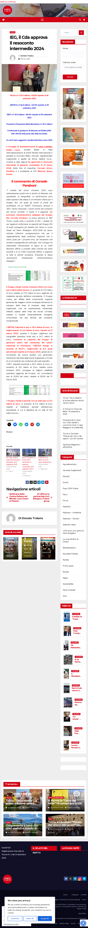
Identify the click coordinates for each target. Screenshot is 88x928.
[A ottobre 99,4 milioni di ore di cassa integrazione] (45, 452)
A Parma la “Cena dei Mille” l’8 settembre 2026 (72, 411)
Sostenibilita (68, 584)
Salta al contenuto (8, 2)
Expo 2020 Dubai (70, 488)
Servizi (73, 923)
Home (65, 895)
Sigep (65, 578)
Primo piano (68, 566)
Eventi (65, 482)
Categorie (75, 895)
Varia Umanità (69, 590)
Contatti (83, 895)
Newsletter (82, 913)
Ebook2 (66, 476)
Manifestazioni (69, 548)
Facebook (67, 375)
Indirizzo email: (69, 62)
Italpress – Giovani (71, 518)
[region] (30, 910)
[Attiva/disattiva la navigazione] (42, 19)
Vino (65, 596)
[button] (80, 20)
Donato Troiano (27, 56)
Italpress (66, 506)
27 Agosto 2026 (14, 807)
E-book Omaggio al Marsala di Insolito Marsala (63, 899)
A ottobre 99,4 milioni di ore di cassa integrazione (44, 460)
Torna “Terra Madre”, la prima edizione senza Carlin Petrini (73, 400)
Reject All (30, 918)
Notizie (66, 560)
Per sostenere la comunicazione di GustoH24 (70, 918)
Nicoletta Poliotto (70, 554)
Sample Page (64, 923)
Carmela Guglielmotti (72, 470)
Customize (15, 918)
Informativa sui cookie (11, 924)
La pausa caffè (70, 848)
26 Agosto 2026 (57, 807)
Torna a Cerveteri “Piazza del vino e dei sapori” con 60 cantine (73, 436)
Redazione (47, 554)
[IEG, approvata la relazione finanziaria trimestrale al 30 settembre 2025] (13, 452)
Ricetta (66, 572)
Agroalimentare (70, 464)
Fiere (65, 494)
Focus (12, 32)
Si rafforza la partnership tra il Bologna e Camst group (41, 497)
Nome (65, 48)
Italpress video (69, 524)
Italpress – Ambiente (72, 512)
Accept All (45, 918)
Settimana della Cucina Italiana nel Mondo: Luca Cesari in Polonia (18, 497)
